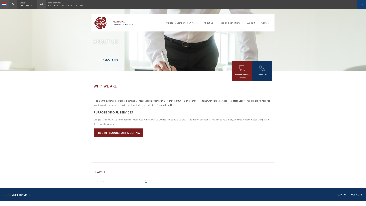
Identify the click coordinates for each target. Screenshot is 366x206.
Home (97, 60)
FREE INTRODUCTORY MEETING (118, 132)
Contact (265, 22)
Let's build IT (21, 194)
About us (208, 22)
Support (251, 22)
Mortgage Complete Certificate (182, 22)
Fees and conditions (230, 22)
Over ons (356, 194)
